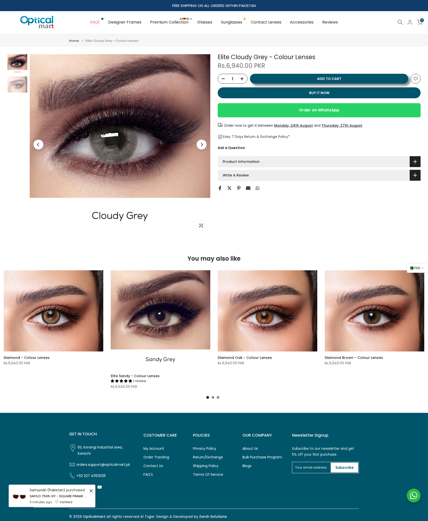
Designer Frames (124, 22)
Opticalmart (94, 516)
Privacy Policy (204, 448)
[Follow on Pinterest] (90, 487)
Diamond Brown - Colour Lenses (354, 357)
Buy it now (319, 92)
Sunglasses (233, 22)
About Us (250, 448)
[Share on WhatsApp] (257, 188)
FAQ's (148, 474)
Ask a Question (231, 147)
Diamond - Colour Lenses (27, 357)
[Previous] (38, 144)
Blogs (246, 466)
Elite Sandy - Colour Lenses (135, 375)
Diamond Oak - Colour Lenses (245, 357)
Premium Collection (171, 22)
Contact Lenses (266, 22)
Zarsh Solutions (213, 516)
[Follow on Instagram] (81, 487)
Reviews (330, 22)
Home (74, 40)
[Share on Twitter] (229, 188)
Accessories (302, 22)
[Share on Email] (248, 188)
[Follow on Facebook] (71, 487)
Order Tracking (156, 457)
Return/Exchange (208, 457)
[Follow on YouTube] (99, 487)
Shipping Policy (205, 466)
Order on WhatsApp (319, 110)
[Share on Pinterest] (239, 188)
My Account (153, 448)
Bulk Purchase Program (262, 457)
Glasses (204, 22)
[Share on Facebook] (220, 188)
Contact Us (153, 466)
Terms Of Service (208, 474)
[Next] (202, 144)
